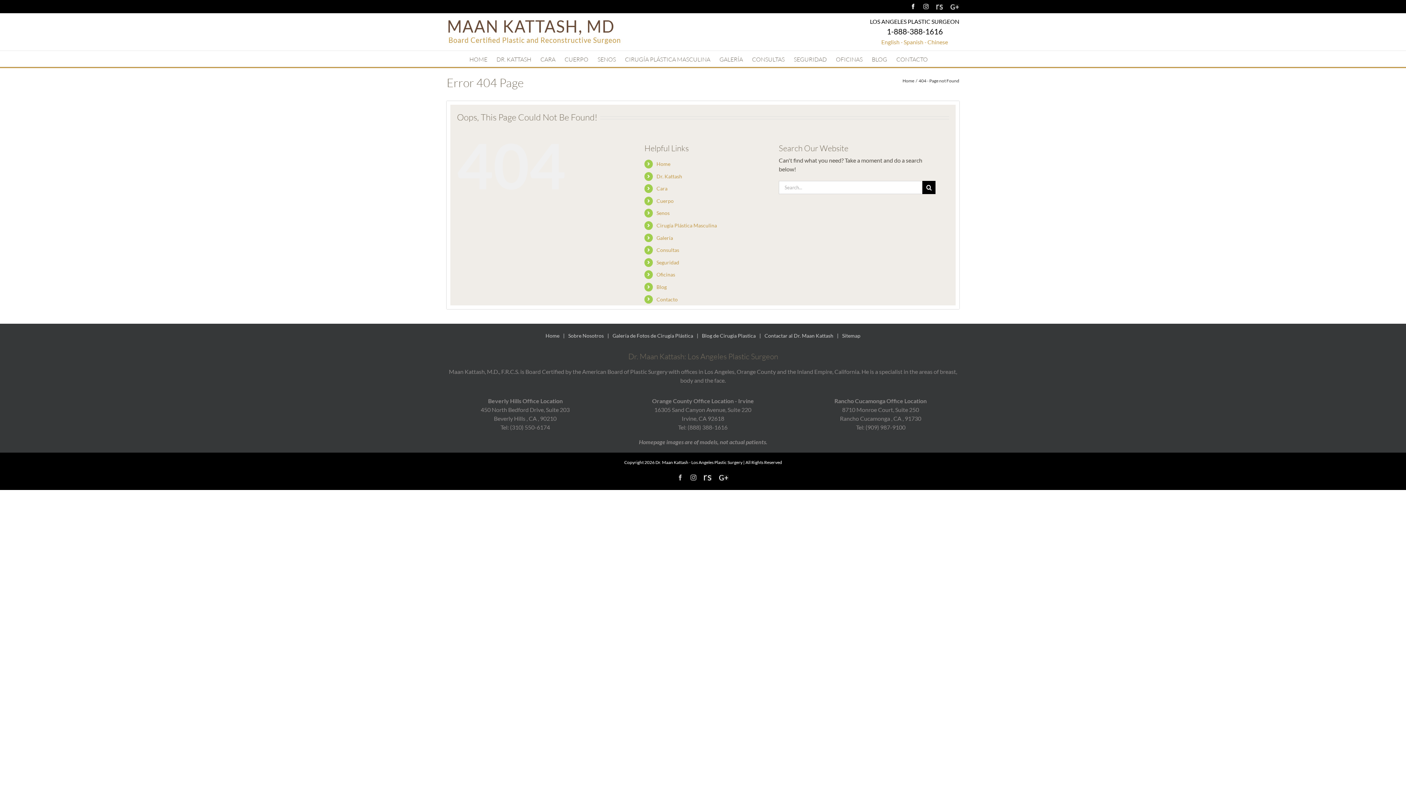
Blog (661, 287)
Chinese (937, 41)
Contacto (667, 299)
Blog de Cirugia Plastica (729, 336)
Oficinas (665, 274)
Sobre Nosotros (586, 336)
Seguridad (667, 262)
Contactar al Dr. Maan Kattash (799, 336)
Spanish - (915, 41)
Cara (661, 188)
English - (892, 41)
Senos (663, 213)
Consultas (667, 250)
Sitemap (851, 336)
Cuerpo (665, 201)
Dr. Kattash (669, 176)
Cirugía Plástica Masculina (686, 225)
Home (663, 164)
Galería (664, 238)
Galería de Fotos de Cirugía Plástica (653, 336)
